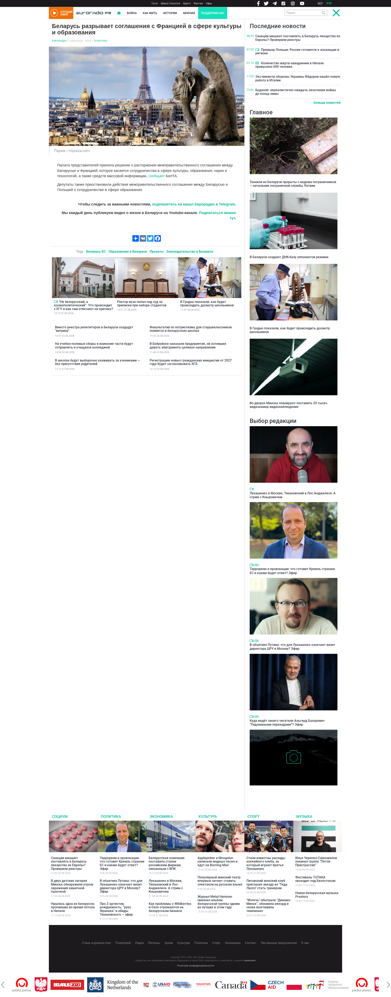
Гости (155, 3)
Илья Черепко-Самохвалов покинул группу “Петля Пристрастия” (316, 861)
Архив (169, 943)
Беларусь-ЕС (96, 251)
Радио (139, 943)
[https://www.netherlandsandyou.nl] (91, 984)
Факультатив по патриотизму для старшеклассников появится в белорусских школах (191, 329)
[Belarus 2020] (45, 985)
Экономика (161, 816)
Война (132, 13)
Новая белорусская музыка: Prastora (317, 895)
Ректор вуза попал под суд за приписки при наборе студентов (141, 303)
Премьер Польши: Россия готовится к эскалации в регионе (297, 51)
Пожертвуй (123, 943)
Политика (100, 40)
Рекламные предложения (279, 943)
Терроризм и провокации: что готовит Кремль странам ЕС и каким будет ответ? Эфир (292, 571)
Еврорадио (59, 40)
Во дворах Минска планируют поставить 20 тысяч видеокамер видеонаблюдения (288, 405)
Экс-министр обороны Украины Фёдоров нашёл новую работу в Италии (297, 78)
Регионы (154, 943)
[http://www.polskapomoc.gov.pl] (339, 985)
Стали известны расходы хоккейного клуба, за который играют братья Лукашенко (265, 863)
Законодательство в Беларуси (189, 251)
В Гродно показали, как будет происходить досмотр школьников (207, 303)
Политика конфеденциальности (195, 965)
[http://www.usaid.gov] (139, 985)
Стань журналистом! (96, 943)
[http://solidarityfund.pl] (304, 985)
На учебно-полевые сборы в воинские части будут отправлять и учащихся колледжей (94, 345)
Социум (60, 816)
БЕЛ (320, 3)
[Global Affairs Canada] (209, 985)
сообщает (156, 176)
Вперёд (388, 985)
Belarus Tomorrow (170, 3)
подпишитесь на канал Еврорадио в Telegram (193, 204)
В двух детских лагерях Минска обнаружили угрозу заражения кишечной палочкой (72, 886)
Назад (2, 985)
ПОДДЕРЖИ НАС (212, 13)
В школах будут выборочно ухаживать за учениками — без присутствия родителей (97, 362)
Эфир (209, 3)
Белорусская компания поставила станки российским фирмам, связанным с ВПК (167, 863)
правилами (249, 960)
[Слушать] (256, 565)
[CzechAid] (244, 985)
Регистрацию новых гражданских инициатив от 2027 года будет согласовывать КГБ (191, 362)
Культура (208, 816)
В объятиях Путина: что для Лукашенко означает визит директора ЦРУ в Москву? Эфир (292, 647)
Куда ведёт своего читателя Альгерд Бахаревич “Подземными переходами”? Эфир (287, 722)
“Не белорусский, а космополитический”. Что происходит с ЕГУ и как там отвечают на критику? (83, 305)
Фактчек (198, 3)
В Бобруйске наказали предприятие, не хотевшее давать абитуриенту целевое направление (188, 345)
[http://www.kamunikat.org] (160, 985)
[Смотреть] (56, 301)
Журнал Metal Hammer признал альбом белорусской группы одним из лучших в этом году (219, 902)
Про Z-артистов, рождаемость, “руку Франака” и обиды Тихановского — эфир (116, 909)
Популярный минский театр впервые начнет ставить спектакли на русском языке (220, 880)
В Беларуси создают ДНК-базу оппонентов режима (289, 257)
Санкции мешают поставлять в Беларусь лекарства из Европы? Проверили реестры (297, 38)
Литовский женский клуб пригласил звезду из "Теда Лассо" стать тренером (266, 884)
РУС (329, 3)
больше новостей (327, 103)
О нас (305, 943)
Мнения (189, 13)
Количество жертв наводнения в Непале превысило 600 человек (289, 65)
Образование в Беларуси (128, 251)
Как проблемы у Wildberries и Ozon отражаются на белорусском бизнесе (170, 907)
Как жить (150, 13)
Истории (170, 13)
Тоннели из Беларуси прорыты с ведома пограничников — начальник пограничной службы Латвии (293, 184)
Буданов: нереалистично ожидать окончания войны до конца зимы (295, 92)
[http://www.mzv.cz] (181, 985)
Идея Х (187, 3)
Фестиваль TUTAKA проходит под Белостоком (315, 879)
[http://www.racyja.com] (124, 984)
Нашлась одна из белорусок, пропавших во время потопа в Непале (73, 907)
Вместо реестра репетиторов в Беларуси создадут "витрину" (94, 329)
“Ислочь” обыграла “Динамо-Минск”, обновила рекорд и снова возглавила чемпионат (268, 905)
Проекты (157, 251)
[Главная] (93, 13)
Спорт (253, 816)
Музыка (304, 816)
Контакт (250, 943)
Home (119, 13)
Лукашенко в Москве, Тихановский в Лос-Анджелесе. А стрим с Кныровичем (166, 886)
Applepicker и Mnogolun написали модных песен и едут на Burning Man (217, 861)
